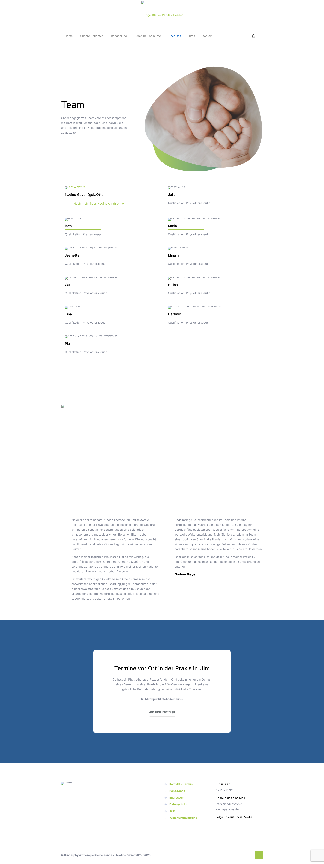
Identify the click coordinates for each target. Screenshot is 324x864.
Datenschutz (178, 804)
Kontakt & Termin (181, 784)
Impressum (176, 797)
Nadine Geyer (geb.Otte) (85, 195)
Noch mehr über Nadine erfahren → (99, 203)
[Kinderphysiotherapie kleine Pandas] (162, 15)
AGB (172, 811)
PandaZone (177, 791)
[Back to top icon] (259, 855)
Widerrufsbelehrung (183, 818)
